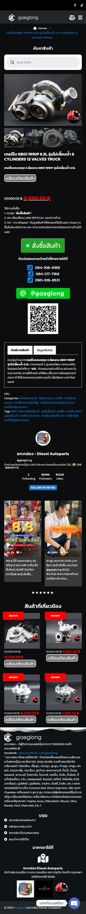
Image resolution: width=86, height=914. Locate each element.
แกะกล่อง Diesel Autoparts (43, 868)
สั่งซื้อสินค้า (46, 245)
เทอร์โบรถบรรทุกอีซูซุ (26, 402)
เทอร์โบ (59, 398)
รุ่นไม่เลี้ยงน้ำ (48, 411)
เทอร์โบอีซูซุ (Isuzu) (15, 407)
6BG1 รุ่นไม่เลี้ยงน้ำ (29, 411)
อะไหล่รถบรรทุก (28, 398)
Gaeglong (20, 907)
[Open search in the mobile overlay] (43, 62)
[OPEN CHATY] (74, 903)
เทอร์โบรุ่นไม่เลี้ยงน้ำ (52, 416)
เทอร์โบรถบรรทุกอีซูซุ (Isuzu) (57, 402)
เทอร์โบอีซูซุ (71, 416)
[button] (81, 18)
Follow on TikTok (43, 488)
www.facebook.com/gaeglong (38, 753)
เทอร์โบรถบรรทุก (30, 416)
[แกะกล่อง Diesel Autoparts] (43, 858)
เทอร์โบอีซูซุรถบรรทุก (16, 420)
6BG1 (14, 411)
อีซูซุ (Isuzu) (46, 398)
